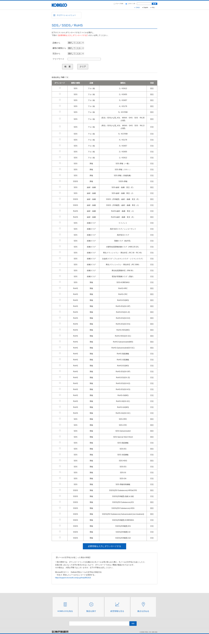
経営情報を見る (117, 611)
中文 (153, 7)
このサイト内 (131, 3)
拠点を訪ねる (143, 611)
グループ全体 (119, 3)
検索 (133, 623)
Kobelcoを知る (65, 611)
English (146, 7)
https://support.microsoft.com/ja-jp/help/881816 (73, 578)
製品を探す (91, 611)
